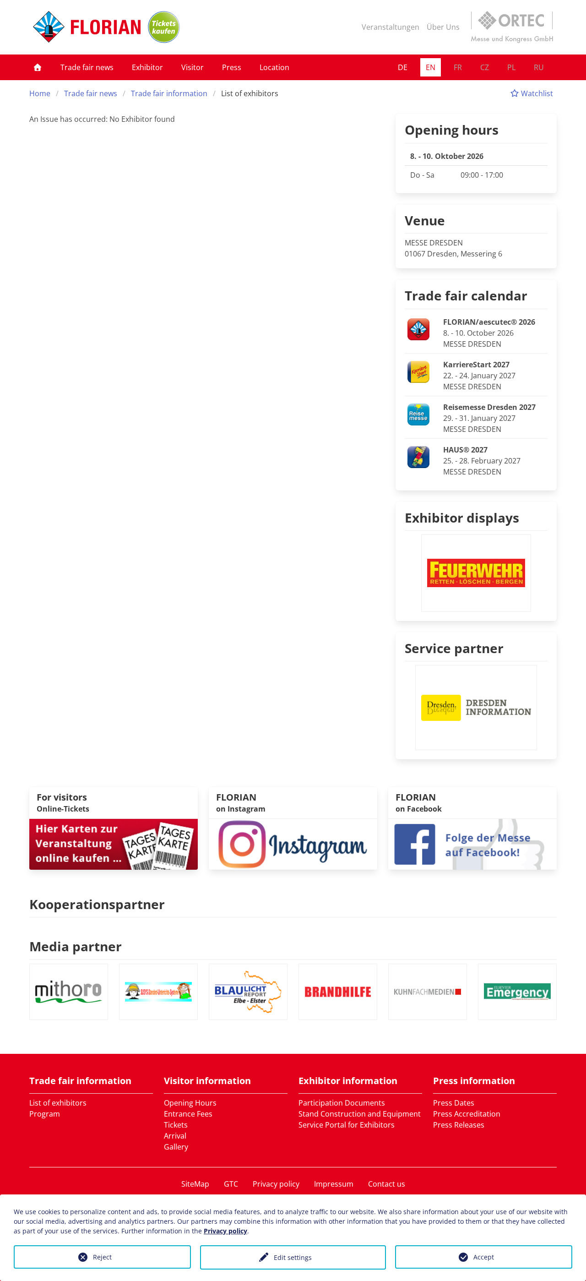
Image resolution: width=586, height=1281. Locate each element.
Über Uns (443, 27)
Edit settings (293, 1257)
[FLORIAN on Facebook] (472, 844)
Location (274, 67)
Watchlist (536, 93)
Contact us (386, 1184)
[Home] (37, 67)
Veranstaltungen (390, 27)
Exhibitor (147, 67)
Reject (102, 1257)
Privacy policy (276, 1184)
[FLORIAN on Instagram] (293, 844)
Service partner (454, 648)
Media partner (75, 946)
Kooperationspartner (97, 904)
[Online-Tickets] (164, 27)
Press (231, 67)
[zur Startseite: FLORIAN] (86, 27)
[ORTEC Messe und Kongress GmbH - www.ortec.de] (512, 27)
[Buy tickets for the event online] (113, 844)
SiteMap (195, 1184)
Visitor (192, 67)
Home (39, 93)
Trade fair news (87, 67)
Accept (483, 1257)
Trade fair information (169, 93)
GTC (231, 1184)
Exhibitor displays (462, 517)
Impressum (333, 1184)
